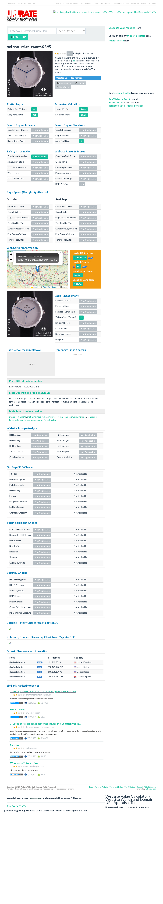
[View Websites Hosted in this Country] (84, 266)
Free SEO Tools (118, 3)
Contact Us (145, 3)
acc (84, 417)
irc (10, 417)
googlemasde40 (27, 420)
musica (74, 417)
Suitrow (14, 744)
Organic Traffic (122, 92)
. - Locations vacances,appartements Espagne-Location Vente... (45, 723)
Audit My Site (116, 40)
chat (29, 417)
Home (58, 3)
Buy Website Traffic (120, 99)
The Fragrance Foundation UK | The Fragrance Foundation (43, 691)
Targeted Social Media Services (126, 105)
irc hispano (92, 417)
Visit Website (65, 83)
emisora (51, 417)
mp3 (80, 417)
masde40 (22, 417)
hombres (53, 420)
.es (73, 60)
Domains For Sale (91, 3)
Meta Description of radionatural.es (29, 392)
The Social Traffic (17, 806)
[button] (37, 269)
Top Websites (129, 787)
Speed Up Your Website (122, 27)
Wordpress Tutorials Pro (24, 763)
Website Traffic (136, 35)
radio (44, 417)
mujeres (45, 420)
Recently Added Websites (146, 787)
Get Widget (64, 87)
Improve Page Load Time (72, 3)
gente (37, 420)
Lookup (19, 37)
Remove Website (101, 787)
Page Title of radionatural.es (25, 381)
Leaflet (36, 287)
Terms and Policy (116, 787)
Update (80, 83)
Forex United (116, 102)
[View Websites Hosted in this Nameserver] (40, 662)
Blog (154, 3)
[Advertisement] (132, 65)
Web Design (105, 3)
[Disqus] (80, 860)
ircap (38, 417)
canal (14, 417)
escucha (59, 417)
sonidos (67, 417)
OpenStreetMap (50, 287)
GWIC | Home (17, 709)
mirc (34, 417)
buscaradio (14, 420)
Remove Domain (132, 3)
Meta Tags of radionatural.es (25, 411)
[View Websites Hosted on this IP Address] (90, 257)
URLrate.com (151, 789)
